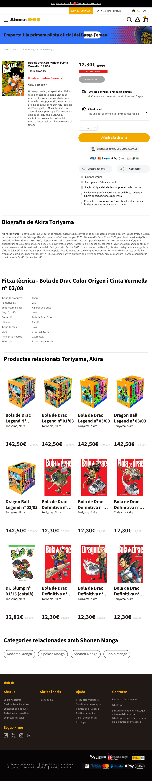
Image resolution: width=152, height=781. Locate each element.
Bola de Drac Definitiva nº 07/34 (54, 507)
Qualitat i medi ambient (17, 704)
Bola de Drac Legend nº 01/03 (58, 418)
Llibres (5, 49)
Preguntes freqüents (87, 700)
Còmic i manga (29, 49)
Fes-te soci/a (47, 700)
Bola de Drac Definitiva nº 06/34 (54, 594)
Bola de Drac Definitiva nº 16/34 (126, 594)
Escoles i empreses (81, 11)
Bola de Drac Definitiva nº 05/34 (90, 594)
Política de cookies (86, 713)
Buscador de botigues (16, 709)
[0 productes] (145, 21)
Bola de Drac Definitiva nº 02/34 (126, 507)
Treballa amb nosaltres (16, 713)
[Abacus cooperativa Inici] (26, 22)
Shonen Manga (46, 49)
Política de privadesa (87, 709)
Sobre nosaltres (12, 700)
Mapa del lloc (49, 764)
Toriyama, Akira (37, 71)
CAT (139, 10)
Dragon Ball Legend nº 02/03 (22, 504)
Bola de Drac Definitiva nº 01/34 (90, 507)
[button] (137, 20)
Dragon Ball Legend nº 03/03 (130, 418)
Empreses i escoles (14, 718)
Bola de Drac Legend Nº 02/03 (18, 421)
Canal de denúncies (87, 718)
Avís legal (81, 722)
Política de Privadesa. (129, 722)
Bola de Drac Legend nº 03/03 (94, 418)
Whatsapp (117, 705)
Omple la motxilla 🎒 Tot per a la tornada (76, 3)
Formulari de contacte (124, 699)
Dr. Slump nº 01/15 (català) (20, 591)
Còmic (15, 49)
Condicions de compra (88, 704)
